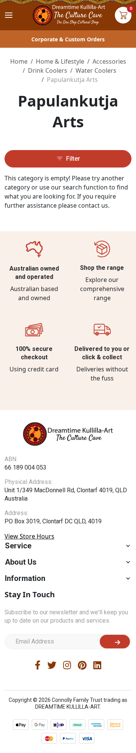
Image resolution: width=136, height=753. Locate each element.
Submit (115, 641)
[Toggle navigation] (8, 15)
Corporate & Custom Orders (68, 39)
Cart (123, 15)
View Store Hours (29, 536)
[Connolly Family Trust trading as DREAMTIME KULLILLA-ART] (68, 14)
